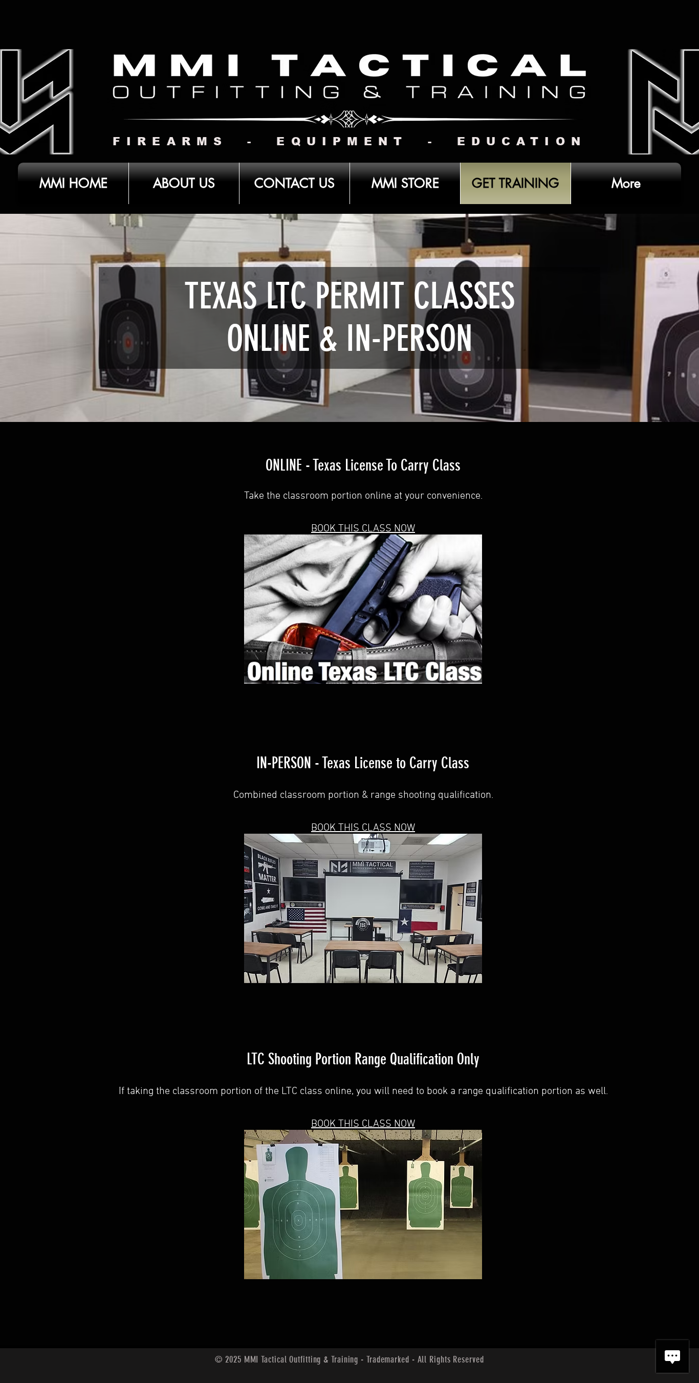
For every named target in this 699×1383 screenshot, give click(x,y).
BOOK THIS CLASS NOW (363, 529)
